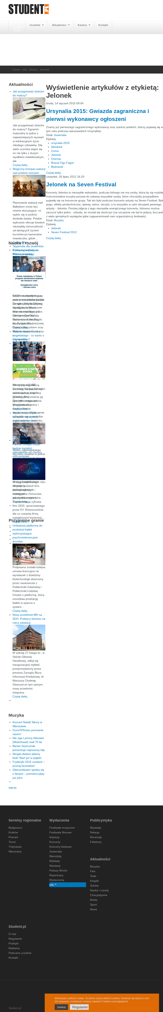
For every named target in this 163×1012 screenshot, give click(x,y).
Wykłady (54, 861)
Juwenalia (60, 135)
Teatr (93, 876)
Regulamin (15, 938)
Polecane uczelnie (20, 953)
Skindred (56, 146)
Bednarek (57, 166)
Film (92, 871)
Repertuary (56, 875)
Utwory (33, 69)
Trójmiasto (15, 846)
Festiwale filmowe (60, 832)
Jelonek (56, 154)
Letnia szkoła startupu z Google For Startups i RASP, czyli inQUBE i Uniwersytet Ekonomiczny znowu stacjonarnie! (29, 351)
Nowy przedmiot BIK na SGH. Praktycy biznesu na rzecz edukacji (29, 618)
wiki (24, 69)
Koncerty (54, 841)
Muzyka (59, 220)
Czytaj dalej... (54, 172)
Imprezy (54, 837)
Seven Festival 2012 (64, 232)
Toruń (12, 841)
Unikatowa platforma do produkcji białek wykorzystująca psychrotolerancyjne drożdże (27, 533)
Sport (93, 904)
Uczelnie (35, 25)
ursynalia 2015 (60, 143)
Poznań (13, 837)
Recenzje (96, 837)
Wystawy (54, 865)
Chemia (56, 158)
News (93, 909)
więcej (12, 787)
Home (16, 69)
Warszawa (15, 851)
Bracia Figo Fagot (62, 162)
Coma (55, 150)
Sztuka (94, 885)
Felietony (96, 841)
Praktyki (13, 943)
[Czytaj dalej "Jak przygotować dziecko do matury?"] (29, 108)
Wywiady (95, 827)
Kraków (13, 832)
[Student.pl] (29, 10)
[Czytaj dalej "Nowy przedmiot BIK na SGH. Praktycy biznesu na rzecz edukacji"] (29, 637)
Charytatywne (98, 895)
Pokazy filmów (58, 870)
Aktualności (59, 25)
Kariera (83, 25)
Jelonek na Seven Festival (81, 184)
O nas (12, 933)
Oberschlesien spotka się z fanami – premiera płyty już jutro (28, 773)
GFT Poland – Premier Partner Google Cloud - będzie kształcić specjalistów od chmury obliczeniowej (27, 448)
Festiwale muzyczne (62, 827)
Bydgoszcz (15, 827)
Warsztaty (55, 856)
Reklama (14, 948)
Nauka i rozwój (99, 890)
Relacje (94, 832)
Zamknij (61, 1007)
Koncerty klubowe (60, 846)
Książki (94, 880)
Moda (93, 899)
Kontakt (103, 25)
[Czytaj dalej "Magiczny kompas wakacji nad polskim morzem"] (29, 186)
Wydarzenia (56, 880)
